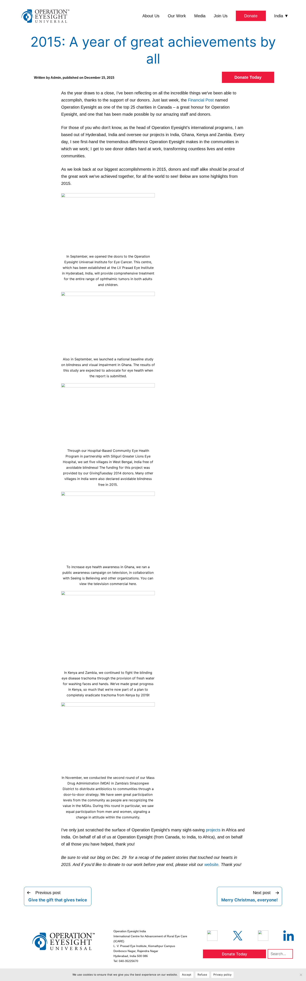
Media (199, 16)
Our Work (177, 16)
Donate (250, 16)
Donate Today (247, 77)
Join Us (221, 16)
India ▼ (281, 16)
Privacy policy (222, 974)
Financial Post (201, 100)
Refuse (202, 974)
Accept (187, 974)
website (211, 864)
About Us (150, 16)
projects (213, 830)
